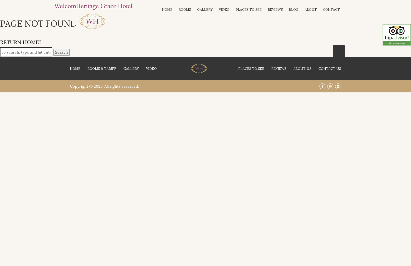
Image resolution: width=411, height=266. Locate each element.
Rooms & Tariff (102, 68)
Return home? (20, 42)
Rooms (185, 9)
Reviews (275, 9)
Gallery (205, 9)
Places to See (249, 9)
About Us (302, 68)
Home (167, 9)
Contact (331, 9)
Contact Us (329, 68)
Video (224, 9)
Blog (293, 9)
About (311, 9)
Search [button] (61, 52)
